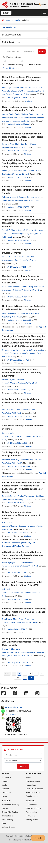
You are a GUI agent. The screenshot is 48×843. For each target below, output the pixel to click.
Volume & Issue (8, 827)
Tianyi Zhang (30, 144)
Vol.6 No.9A (7, 529)
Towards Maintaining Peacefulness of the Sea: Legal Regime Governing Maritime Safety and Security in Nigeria (23, 163)
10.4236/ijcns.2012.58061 (17, 97)
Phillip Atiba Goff (9, 313)
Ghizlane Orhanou (27, 87)
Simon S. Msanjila (25, 230)
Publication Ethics (33, 808)
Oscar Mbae (7, 257)
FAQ (4, 823)
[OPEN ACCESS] (40, 4)
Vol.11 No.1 (33, 566)
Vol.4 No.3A (17, 317)
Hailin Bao (19, 144)
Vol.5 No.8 (25, 94)
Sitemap (5, 789)
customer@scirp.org (13, 707)
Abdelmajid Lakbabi (10, 87)
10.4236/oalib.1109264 (16, 267)
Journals (16, 20)
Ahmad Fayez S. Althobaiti (13, 380)
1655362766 (10, 715)
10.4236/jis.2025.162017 (17, 629)
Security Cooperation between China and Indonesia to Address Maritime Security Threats (23, 190)
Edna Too (30, 257)
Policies (30, 800)
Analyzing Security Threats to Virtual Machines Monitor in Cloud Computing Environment (21, 372)
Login (6, 12)
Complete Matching (15, 64)
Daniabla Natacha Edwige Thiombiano (18, 496)
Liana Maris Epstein (25, 313)
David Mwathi (19, 257)
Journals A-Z (7, 777)
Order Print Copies (10, 812)
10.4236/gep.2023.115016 (18, 360)
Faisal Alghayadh (9, 562)
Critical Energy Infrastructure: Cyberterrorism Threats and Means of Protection (21, 515)
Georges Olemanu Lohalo (30, 197)
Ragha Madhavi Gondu (25, 114)
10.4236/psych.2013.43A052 (19, 466)
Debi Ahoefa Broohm (11, 287)
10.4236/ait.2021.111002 (17, 573)
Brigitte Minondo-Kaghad (26, 459)
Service (6, 800)
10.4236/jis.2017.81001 (16, 390)
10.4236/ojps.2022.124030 (18, 207)
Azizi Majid (6, 589)
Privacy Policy (32, 819)
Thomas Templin (23, 410)
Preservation (31, 812)
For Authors (31, 785)
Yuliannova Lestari (10, 197)
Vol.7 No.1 (23, 147)
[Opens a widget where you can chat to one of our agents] (38, 838)
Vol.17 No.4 (26, 121)
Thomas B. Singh (29, 350)
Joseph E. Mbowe (9, 230)
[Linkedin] (26, 693)
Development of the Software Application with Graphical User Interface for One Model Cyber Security (24, 641)
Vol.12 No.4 (35, 200)
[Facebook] (15, 693)
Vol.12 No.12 (26, 656)
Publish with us (11, 42)
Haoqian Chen (8, 144)
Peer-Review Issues (34, 789)
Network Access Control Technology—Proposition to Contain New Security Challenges (21, 80)
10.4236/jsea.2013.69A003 (18, 533)
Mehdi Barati (18, 619)
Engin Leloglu (8, 433)
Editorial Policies (33, 781)
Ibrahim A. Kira (8, 410)
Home (7, 20)
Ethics (28, 777)
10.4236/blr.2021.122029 (17, 177)
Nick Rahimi (7, 619)
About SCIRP (33, 773)
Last (17, 678)
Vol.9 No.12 (7, 237)
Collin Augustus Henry (11, 350)
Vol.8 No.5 (34, 290)
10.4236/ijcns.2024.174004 (18, 124)
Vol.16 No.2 (33, 622)
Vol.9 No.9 (31, 260)
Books (4, 785)
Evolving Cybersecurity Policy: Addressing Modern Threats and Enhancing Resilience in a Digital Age (24, 612)
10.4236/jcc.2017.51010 (17, 443)
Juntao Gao (39, 287)
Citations (28, 101)
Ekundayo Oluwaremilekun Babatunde (18, 170)
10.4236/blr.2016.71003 (17, 151)
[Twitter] (3, 693)
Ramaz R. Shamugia (11, 649)
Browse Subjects (12, 34)
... (36, 674)
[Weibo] (37, 693)
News (4, 796)
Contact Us (6, 792)
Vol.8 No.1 (33, 383)
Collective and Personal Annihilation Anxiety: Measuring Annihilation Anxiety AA (22, 402)
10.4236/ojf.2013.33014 (17, 503)
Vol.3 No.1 (16, 413)
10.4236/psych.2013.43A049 (19, 320)
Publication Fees (33, 792)
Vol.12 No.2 (24, 174)
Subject (5, 781)
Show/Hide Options (11, 68)
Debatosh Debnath (25, 562)
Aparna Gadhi (8, 114)
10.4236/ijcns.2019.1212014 (19, 662)
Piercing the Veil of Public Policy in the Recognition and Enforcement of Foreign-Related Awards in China (23, 137)
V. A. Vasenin (7, 522)
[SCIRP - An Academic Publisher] (18, 4)
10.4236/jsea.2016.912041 (18, 240)
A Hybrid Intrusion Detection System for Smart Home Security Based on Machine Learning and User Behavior (22, 555)
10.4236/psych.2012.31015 (18, 416)
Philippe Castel (8, 459)
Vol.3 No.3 (28, 499)
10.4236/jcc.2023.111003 (17, 599)
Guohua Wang (27, 287)
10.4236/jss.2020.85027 (17, 297)
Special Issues (32, 796)
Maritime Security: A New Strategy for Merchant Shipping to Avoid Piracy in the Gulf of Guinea (22, 279)
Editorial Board (35, 64)
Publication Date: (13, 57)
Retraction (30, 816)
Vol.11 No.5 (7, 356)
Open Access (31, 805)
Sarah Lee (29, 619)
